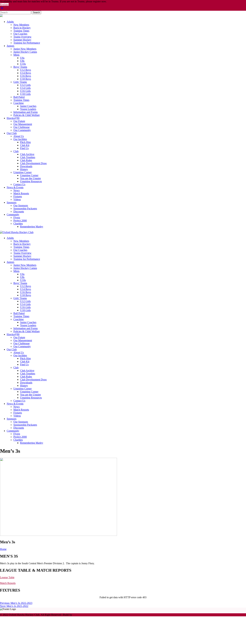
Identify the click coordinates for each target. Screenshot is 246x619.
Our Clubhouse (21, 127)
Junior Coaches (28, 106)
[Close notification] (2, 9)
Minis (16, 54)
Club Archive (27, 154)
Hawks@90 (13, 118)
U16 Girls (25, 91)
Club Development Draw (33, 163)
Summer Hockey (22, 39)
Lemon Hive (79, 614)
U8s (22, 60)
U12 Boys (25, 69)
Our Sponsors (20, 205)
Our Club (12, 133)
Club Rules (26, 160)
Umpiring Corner (22, 172)
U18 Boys (25, 79)
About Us (18, 136)
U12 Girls (25, 85)
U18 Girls (25, 94)
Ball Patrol (19, 97)
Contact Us (19, 184)
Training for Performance (26, 42)
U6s (22, 57)
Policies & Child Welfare (26, 115)
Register (4, 4)
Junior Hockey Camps (25, 51)
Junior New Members (24, 48)
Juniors (10, 45)
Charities (18, 223)
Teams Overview (22, 36)
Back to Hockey (22, 27)
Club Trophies (27, 157)
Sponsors (11, 202)
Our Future (19, 121)
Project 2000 (20, 220)
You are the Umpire (30, 178)
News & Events (15, 187)
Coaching (18, 103)
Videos (17, 199)
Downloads (26, 166)
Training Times (21, 30)
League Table (7, 577)
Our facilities (20, 139)
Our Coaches (20, 33)
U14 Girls (25, 88)
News (16, 190)
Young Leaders (28, 109)
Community (13, 214)
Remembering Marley (31, 226)
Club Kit (24, 145)
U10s (23, 63)
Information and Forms (25, 112)
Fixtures (17, 196)
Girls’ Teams (20, 82)
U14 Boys (25, 72)
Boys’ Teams (20, 66)
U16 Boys (25, 75)
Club (16, 151)
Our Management (22, 124)
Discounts (18, 211)
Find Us (24, 148)
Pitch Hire (25, 142)
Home (3, 549)
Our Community (22, 130)
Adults (10, 21)
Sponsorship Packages (25, 208)
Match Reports (21, 193)
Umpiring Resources (31, 181)
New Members (21, 24)
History (24, 169)
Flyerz (16, 217)
